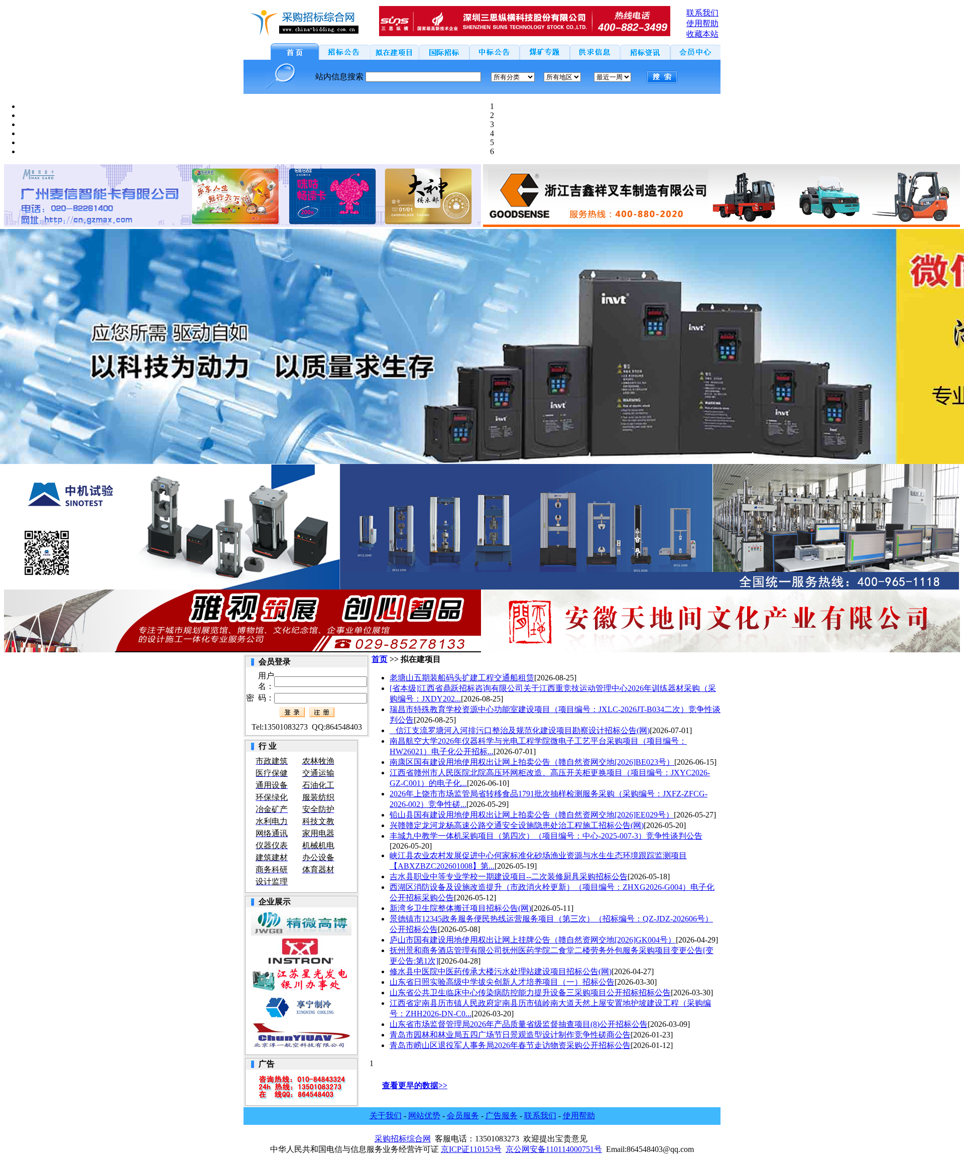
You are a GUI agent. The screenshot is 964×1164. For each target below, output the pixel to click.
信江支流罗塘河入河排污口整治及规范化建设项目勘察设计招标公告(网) (520, 730)
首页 (380, 659)
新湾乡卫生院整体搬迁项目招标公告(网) (460, 908)
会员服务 (463, 1115)
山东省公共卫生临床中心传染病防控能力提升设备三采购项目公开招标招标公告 (530, 992)
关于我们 (386, 1115)
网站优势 (424, 1115)
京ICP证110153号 (471, 1149)
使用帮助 (579, 1115)
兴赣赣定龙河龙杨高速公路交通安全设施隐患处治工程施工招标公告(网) (517, 825)
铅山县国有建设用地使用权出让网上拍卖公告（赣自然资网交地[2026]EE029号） (532, 814)
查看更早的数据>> (414, 1085)
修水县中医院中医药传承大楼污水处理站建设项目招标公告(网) (501, 971)
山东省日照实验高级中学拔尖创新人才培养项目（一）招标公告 (502, 982)
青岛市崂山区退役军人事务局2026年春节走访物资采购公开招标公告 (510, 1045)
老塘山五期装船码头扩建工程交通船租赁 (462, 677)
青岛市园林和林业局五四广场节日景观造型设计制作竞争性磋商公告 (510, 1034)
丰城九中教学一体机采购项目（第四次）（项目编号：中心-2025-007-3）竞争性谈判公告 (546, 836)
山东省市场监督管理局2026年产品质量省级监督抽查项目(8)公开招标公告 (519, 1024)
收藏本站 (702, 34)
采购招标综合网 (403, 1138)
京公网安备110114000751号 (554, 1149)
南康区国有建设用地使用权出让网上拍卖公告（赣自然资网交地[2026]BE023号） (532, 762)
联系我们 (540, 1115)
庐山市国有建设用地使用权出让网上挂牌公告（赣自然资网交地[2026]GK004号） (533, 940)
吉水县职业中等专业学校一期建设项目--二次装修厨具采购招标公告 (509, 876)
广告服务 (502, 1115)
